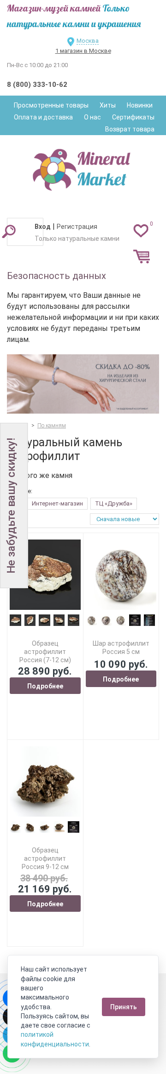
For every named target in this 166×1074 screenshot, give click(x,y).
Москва (88, 40)
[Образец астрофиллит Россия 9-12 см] (45, 781)
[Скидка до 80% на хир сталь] (83, 384)
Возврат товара (129, 129)
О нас (92, 117)
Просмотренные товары (51, 105)
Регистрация (77, 226)
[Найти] (9, 231)
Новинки (140, 105)
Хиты (108, 105)
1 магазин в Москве (83, 50)
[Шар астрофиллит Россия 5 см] (121, 575)
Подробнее (45, 686)
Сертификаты (133, 117)
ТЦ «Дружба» (113, 503)
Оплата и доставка (43, 117)
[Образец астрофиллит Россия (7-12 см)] (45, 575)
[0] (140, 230)
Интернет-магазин (57, 503)
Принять (123, 1007)
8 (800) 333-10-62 (37, 84)
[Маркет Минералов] (83, 167)
